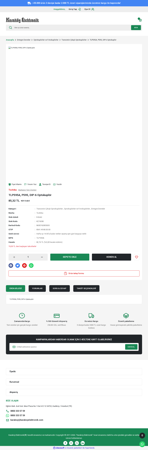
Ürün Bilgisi (15, 288)
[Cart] (140, 20)
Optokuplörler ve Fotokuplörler (77, 209)
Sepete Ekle (70, 257)
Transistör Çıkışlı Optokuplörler (49, 209)
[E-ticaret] (73, 448)
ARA (136, 27)
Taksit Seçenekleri (86, 288)
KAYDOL (131, 347)
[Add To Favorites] (136, 257)
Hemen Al (111, 257)
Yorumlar (37, 288)
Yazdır (59, 184)
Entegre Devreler (98, 209)
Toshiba (39, 213)
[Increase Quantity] (14, 257)
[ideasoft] (59, 448)
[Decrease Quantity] (41, 257)
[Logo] (22, 20)
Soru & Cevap (59, 288)
